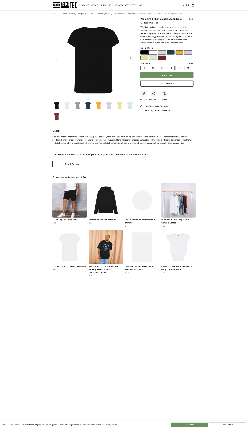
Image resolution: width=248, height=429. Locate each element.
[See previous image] (56, 57)
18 (188, 68)
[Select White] (153, 52)
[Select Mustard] (179, 52)
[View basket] (193, 5)
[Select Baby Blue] (153, 58)
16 (179, 68)
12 (162, 68)
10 (153, 68)
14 (170, 68)
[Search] (187, 5)
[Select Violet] (188, 52)
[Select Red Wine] (162, 58)
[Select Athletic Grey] (162, 52)
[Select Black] (144, 52)
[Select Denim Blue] (171, 52)
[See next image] (130, 57)
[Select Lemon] (144, 58)
